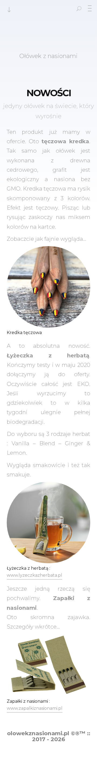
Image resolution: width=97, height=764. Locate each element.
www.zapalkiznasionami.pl (35, 708)
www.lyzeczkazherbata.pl (34, 575)
